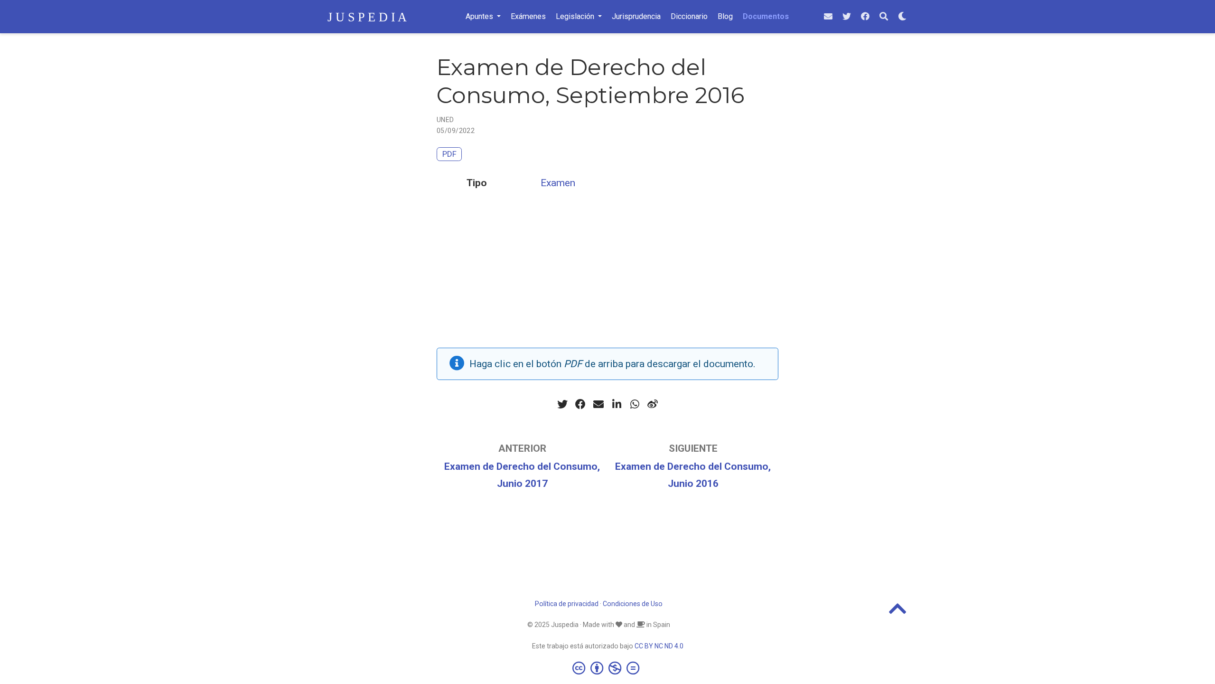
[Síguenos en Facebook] (865, 16)
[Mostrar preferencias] (902, 16)
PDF (449, 154)
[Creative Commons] (607, 668)
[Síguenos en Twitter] (846, 16)
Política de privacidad (566, 604)
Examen (558, 183)
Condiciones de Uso (633, 604)
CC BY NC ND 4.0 (659, 646)
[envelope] (828, 16)
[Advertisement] (607, 281)
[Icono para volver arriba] (898, 612)
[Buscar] (883, 16)
